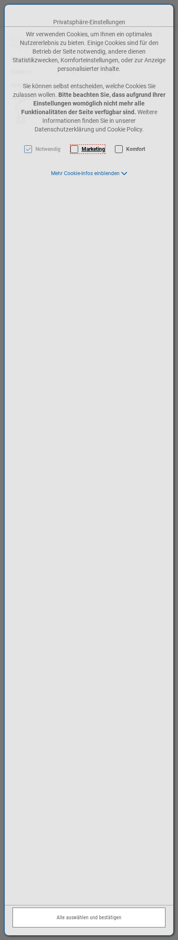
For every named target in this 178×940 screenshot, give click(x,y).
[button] (89, 173)
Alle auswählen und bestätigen (89, 917)
